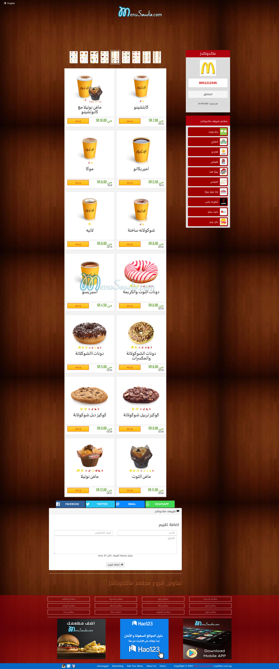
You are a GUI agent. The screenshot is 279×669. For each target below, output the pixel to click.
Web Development (204, 666)
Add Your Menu (135, 666)
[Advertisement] (182, 42)
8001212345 (208, 83)
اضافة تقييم (114, 565)
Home (163, 666)
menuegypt (102, 666)
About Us (151, 666)
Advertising (117, 666)
